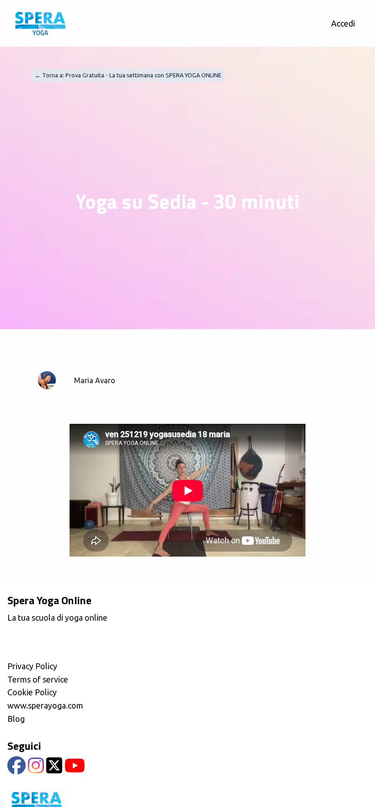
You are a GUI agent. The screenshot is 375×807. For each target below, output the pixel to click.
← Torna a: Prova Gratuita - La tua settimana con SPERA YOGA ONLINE (128, 75)
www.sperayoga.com (45, 705)
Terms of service (37, 679)
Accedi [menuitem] (343, 23)
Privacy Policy (32, 666)
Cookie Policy (32, 692)
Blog (16, 718)
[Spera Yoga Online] (40, 23)
